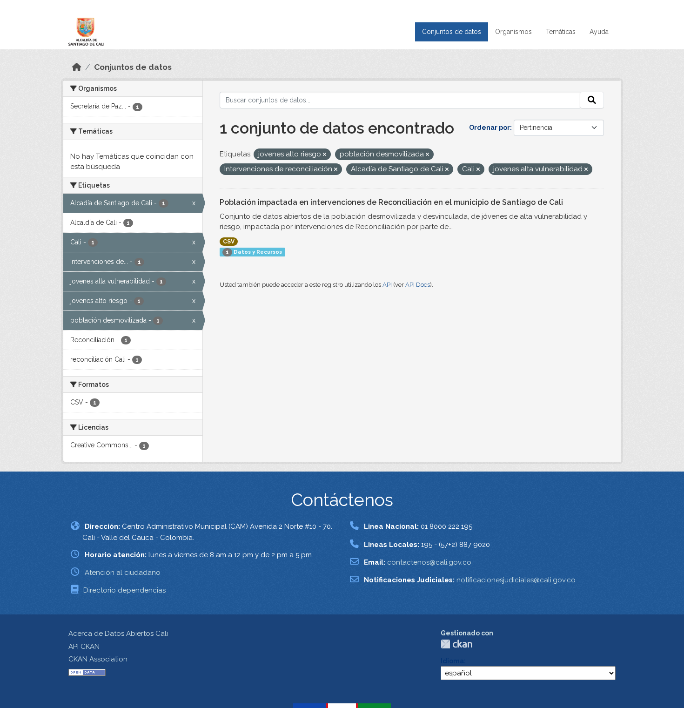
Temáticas (561, 31)
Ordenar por (489, 127)
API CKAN (84, 646)
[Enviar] (592, 100)
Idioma (452, 661)
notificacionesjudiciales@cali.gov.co (516, 580)
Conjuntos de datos (451, 31)
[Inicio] (76, 67)
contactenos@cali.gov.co (429, 562)
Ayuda (599, 31)
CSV (229, 241)
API (387, 284)
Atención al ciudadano (123, 572)
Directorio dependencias (124, 590)
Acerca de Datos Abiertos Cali (118, 633)
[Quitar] (324, 155)
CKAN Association (97, 659)
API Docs (417, 284)
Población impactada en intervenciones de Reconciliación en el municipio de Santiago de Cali (391, 202)
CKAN (456, 644)
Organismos (513, 31)
